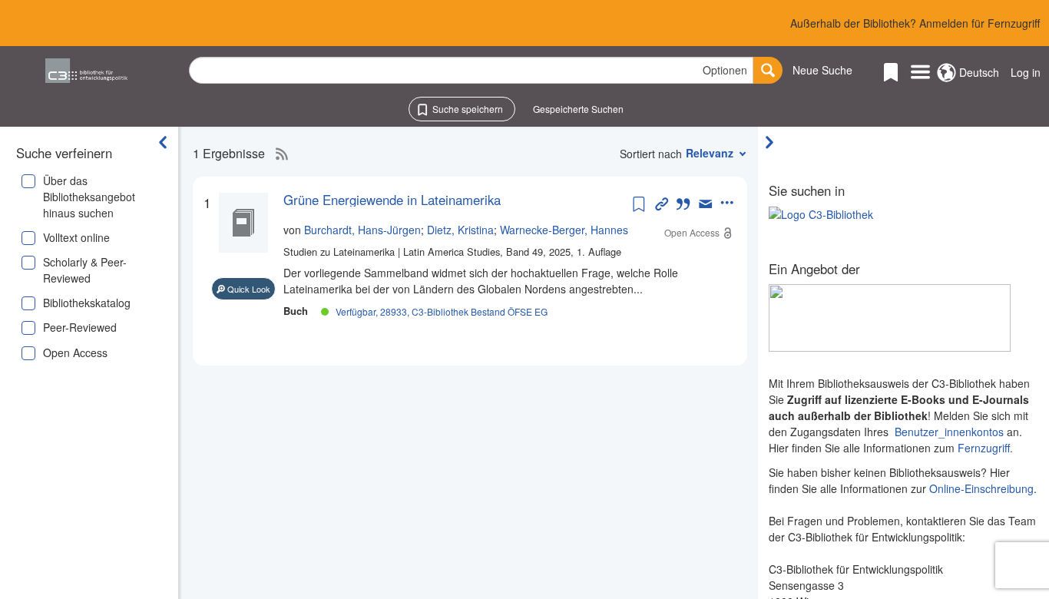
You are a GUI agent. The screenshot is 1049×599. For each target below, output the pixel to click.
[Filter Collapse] (162, 142)
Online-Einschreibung (981, 488)
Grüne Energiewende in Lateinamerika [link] (392, 200)
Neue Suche (822, 70)
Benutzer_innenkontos (949, 431)
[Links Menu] (920, 73)
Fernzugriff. (985, 447)
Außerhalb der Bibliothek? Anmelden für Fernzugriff (915, 23)
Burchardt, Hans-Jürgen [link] (362, 229)
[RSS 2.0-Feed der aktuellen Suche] (278, 153)
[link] (456, 200)
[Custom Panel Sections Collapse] (773, 142)
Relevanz (709, 153)
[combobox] (471, 70)
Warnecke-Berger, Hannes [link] (564, 229)
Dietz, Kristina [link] (460, 229)
